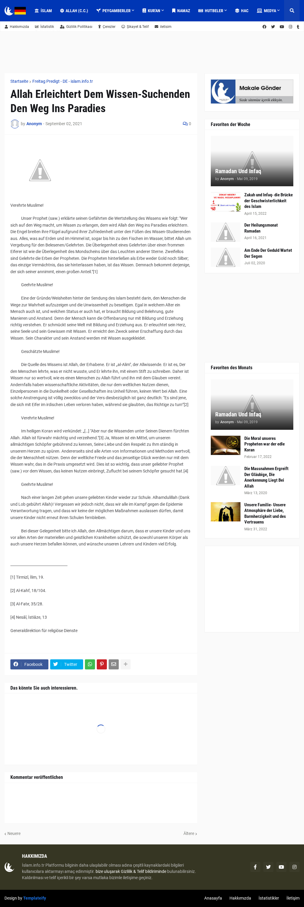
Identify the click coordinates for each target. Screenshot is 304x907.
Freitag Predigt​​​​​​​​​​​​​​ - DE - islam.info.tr (62, 81)
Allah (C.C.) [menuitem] (77, 10)
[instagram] (294, 867)
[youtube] (281, 867)
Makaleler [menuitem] (50, 32)
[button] (292, 10)
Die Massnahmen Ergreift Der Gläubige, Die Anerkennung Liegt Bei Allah (266, 477)
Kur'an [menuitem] (154, 10)
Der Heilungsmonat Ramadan (261, 228)
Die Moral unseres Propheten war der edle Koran (264, 444)
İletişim (293, 898)
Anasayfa (213, 898)
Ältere (188, 833)
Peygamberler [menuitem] (116, 10)
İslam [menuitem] (46, 10)
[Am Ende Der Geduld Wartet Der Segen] (225, 257)
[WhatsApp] (90, 664)
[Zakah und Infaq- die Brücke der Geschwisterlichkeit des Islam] (225, 201)
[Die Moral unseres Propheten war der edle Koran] (225, 445)
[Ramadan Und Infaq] (252, 161)
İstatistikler (269, 898)
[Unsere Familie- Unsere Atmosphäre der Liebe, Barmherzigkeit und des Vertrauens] (225, 511)
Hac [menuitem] (244, 10)
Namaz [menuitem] (183, 10)
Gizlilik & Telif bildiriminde (144, 871)
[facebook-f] (255, 867)
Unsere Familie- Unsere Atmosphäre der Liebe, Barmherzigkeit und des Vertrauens (265, 513)
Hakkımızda (19, 27)
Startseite (19, 81)
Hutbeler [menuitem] (214, 10)
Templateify (34, 898)
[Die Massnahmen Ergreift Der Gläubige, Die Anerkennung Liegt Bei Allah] (225, 475)
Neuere (13, 833)
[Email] (114, 664)
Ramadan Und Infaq (238, 171)
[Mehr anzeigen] (126, 664)
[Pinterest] (102, 664)
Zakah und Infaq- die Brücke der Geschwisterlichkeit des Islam (268, 200)
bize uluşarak (108, 871)
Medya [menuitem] (270, 10)
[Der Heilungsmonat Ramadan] (225, 232)
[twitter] (268, 867)
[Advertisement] (252, 589)
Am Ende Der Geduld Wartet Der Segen (268, 253)
